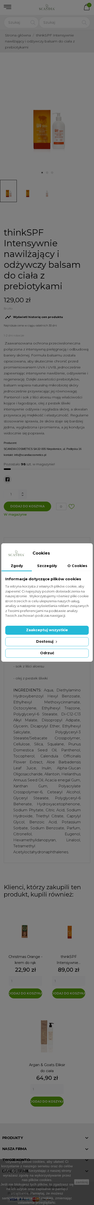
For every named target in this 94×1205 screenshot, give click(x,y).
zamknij (82, 1182)
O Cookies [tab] (77, 566)
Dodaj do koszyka (27, 506)
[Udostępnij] (8, 479)
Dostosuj (45, 641)
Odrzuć (47, 653)
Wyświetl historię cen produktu (34, 317)
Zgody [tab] (17, 566)
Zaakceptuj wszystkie (47, 630)
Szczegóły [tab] (47, 566)
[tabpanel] (47, 114)
